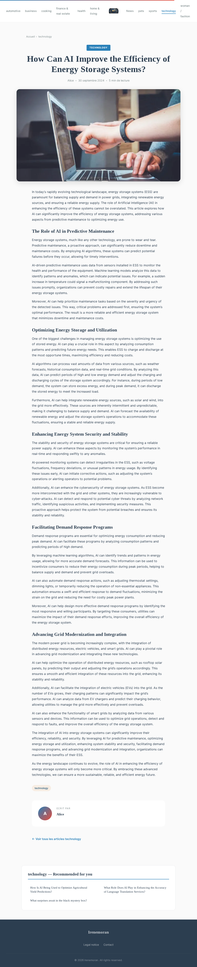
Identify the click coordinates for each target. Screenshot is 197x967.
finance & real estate (63, 11)
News (130, 10)
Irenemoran (98, 932)
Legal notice (91, 944)
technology (169, 10)
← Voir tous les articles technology (56, 839)
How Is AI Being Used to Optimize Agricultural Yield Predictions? (58, 889)
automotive (13, 10)
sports (153, 10)
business (31, 10)
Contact (109, 944)
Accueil (30, 36)
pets (141, 10)
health (81, 10)
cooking (46, 10)
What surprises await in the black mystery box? (58, 900)
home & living (94, 11)
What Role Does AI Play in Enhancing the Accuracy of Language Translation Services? (135, 889)
